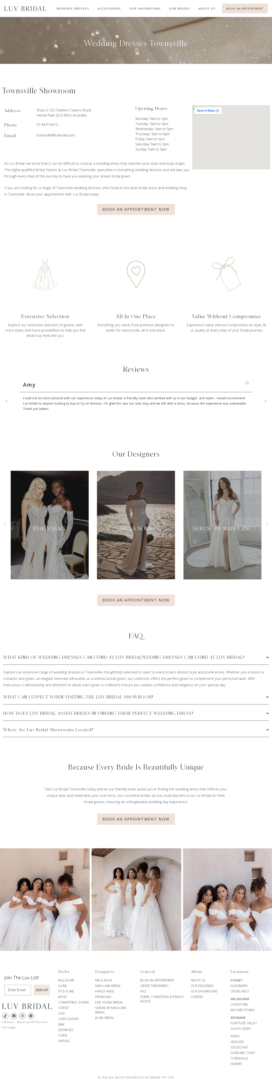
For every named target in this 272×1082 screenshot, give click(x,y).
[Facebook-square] (14, 1016)
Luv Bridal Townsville (79, 169)
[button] (6, 401)
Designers (104, 972)
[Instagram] (22, 1016)
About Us (207, 8)
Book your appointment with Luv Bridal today (62, 194)
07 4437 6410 (47, 124)
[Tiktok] (5, 1016)
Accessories (109, 8)
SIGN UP (42, 990)
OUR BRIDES (179, 8)
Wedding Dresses (73, 8)
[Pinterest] (31, 1016)
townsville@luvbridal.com (56, 135)
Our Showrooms (145, 8)
